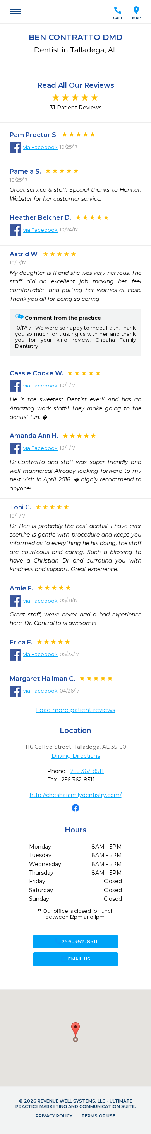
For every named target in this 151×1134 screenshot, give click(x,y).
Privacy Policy (54, 1115)
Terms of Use (98, 1115)
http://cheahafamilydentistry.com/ (76, 795)
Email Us (75, 959)
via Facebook (40, 147)
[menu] (15, 11)
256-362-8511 (87, 771)
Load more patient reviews (75, 710)
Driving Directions (75, 755)
